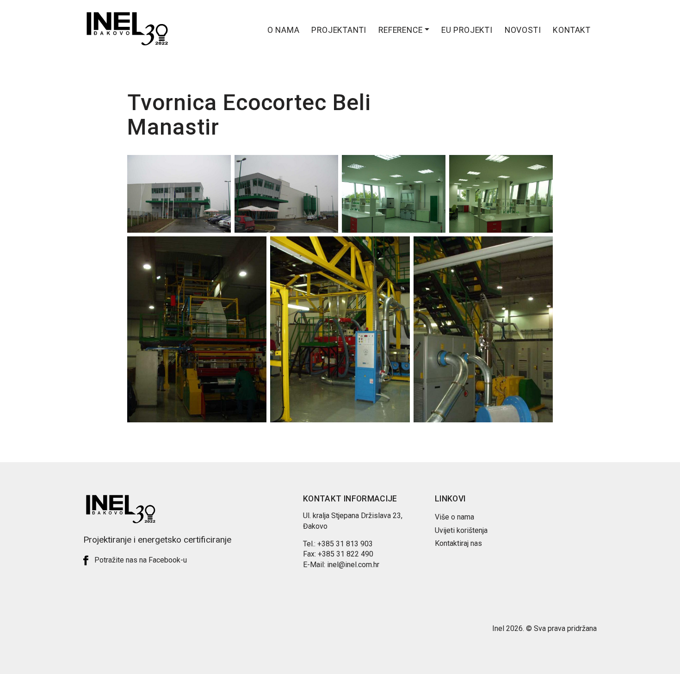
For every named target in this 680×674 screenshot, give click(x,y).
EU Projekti (467, 30)
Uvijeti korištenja (461, 530)
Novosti (523, 30)
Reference (400, 30)
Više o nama (454, 517)
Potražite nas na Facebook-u (140, 560)
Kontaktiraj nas (458, 543)
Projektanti (338, 30)
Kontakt (572, 30)
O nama (283, 30)
